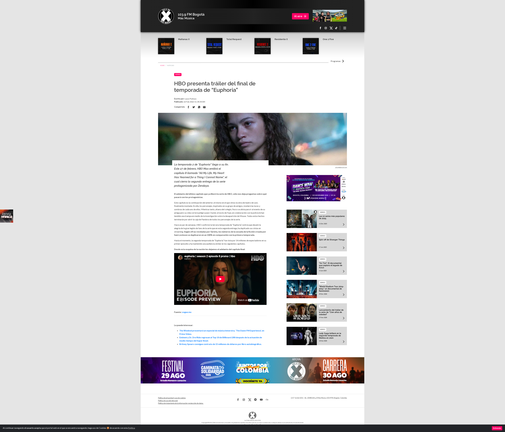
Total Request (234, 39)
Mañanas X (184, 39)
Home (162, 65)
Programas (336, 61)
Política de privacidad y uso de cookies (172, 398)
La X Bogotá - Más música (166, 16)
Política (131, 428)
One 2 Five (328, 39)
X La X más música (331, 28)
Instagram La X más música (325, 28)
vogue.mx (186, 312)
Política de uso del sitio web (168, 401)
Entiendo (497, 428)
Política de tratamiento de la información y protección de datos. (180, 403)
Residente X (281, 39)
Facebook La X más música (320, 28)
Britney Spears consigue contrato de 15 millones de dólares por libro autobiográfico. (220, 344)
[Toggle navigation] (345, 28)
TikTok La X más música (336, 28)
